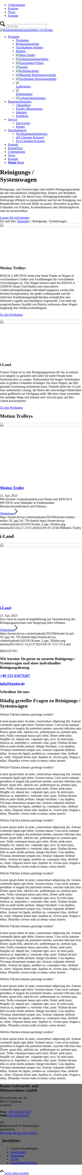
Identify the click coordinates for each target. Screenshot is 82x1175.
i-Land (5, 608)
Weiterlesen (7, 513)
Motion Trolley (12, 488)
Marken (21, 51)
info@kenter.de (12, 684)
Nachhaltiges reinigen (29, 47)
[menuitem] (45, 5)
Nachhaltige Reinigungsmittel (37, 79)
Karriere (13, 8)
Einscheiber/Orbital (31, 63)
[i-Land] (41, 546)
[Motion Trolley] (41, 425)
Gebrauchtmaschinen (32, 98)
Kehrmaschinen (29, 71)
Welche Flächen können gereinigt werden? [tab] (27, 714)
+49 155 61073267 (15, 676)
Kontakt (13, 15)
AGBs (14, 1159)
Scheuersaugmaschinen (33, 59)
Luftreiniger (23, 86)
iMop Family (27, 55)
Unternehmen (16, 5)
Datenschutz (18, 1152)
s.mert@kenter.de (18, 1115)
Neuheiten (22, 40)
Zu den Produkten (11, 314)
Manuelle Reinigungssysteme (37, 75)
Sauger (23, 67)
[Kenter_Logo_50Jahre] (26, 30)
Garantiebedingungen (23, 1162)
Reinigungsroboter (27, 44)
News (11, 12)
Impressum (17, 1155)
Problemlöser (24, 94)
